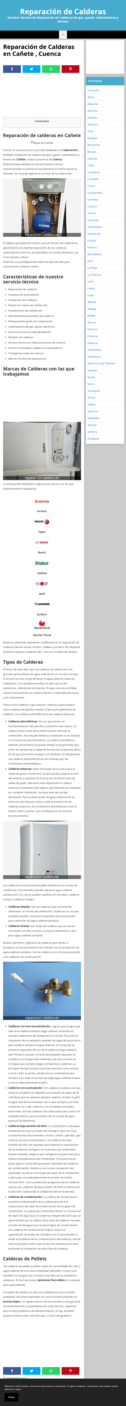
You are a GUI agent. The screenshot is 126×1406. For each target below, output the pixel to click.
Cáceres (92, 158)
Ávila (90, 131)
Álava (90, 97)
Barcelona (93, 145)
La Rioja (92, 268)
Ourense (92, 336)
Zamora (92, 431)
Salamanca (94, 356)
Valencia (92, 411)
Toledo (91, 404)
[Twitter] (31, 69)
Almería (92, 117)
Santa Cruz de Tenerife (101, 363)
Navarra (92, 329)
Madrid (91, 302)
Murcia (91, 322)
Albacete (92, 104)
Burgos (91, 151)
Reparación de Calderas (63, 11)
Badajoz (92, 138)
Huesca (92, 247)
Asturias (92, 124)
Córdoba (92, 199)
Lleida (91, 288)
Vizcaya (91, 425)
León (90, 281)
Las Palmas (94, 274)
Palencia (92, 343)
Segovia (92, 370)
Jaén (90, 261)
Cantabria (93, 172)
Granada (92, 220)
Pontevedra (94, 349)
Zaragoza (93, 438)
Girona (91, 213)
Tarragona (93, 391)
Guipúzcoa (93, 233)
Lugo (90, 295)
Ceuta (91, 186)
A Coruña (93, 90)
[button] (63, 35)
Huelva (91, 240)
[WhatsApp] (51, 69)
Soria (90, 384)
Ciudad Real (94, 192)
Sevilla (91, 377)
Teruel (91, 397)
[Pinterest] (70, 69)
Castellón (93, 179)
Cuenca (24, 1378)
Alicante (92, 110)
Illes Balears (94, 254)
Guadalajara (94, 226)
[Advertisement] (42, 95)
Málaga (91, 309)
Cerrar (11, 1397)
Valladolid (93, 418)
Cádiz (90, 165)
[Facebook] (12, 69)
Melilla (91, 315)
